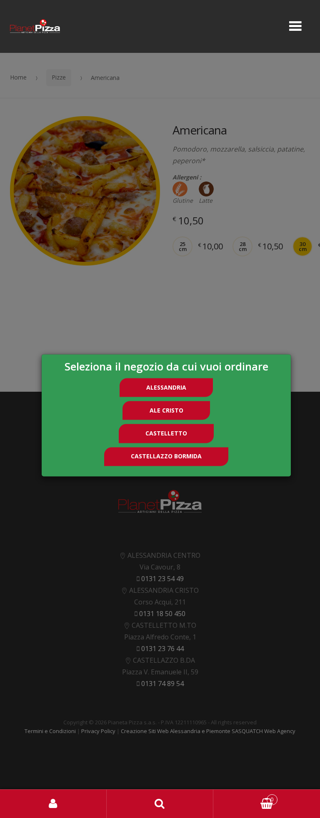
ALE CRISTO (166, 410)
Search (160, 804)
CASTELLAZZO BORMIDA (166, 456)
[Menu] (295, 26)
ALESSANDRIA (166, 387)
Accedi (53, 804)
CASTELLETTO (166, 433)
